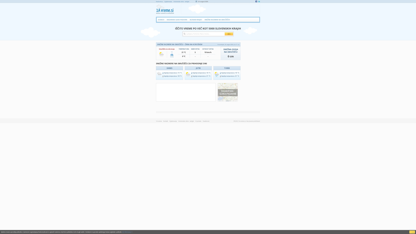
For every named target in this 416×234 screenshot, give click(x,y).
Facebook (256, 1)
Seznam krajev (196, 20)
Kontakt (165, 121)
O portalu (198, 121)
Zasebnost (206, 121)
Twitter (259, 1)
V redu (412, 232)
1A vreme (159, 121)
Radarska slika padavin (177, 20)
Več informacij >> (127, 232)
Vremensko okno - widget (181, 1)
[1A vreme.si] (165, 7)
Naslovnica (159, 1)
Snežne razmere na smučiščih (217, 20)
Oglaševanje (168, 1)
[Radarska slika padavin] (228, 101)
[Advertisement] (220, 9)
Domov (161, 20)
